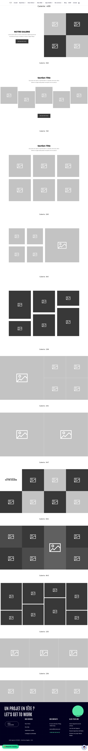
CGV (32, 740)
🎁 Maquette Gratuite (10, 747)
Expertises (22, 2)
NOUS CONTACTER (11, 724)
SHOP (69, 2)
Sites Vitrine (31, 2)
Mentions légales (25, 740)
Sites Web (39, 2)
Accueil (15, 2)
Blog (65, 2)
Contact (75, 2)
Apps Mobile (48, 2)
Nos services (58, 2)
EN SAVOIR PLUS (22, 41)
